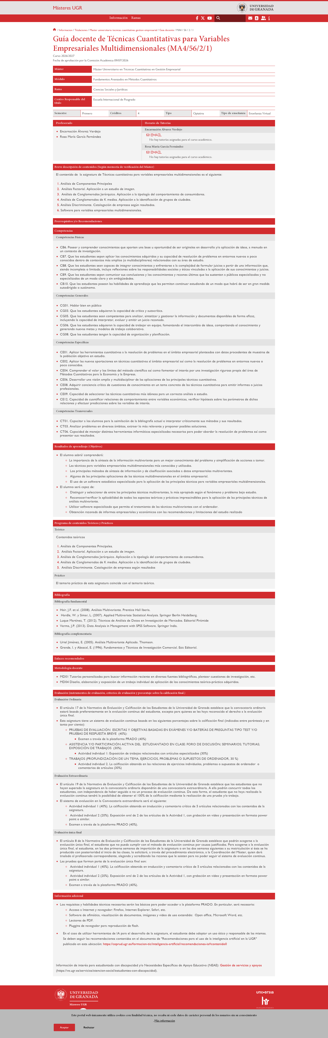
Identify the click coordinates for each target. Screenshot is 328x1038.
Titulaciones (81, 30)
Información (119, 18)
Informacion (65, 30)
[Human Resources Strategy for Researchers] (265, 1002)
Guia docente (166, 30)
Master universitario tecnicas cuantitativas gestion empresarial (123, 30)
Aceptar (64, 1027)
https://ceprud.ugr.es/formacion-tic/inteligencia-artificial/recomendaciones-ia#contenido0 (165, 944)
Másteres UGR (67, 7)
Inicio (55, 30)
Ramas (136, 18)
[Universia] (265, 992)
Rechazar (89, 1027)
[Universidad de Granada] (255, 8)
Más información (165, 1020)
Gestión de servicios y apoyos (241, 965)
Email (156, 134)
